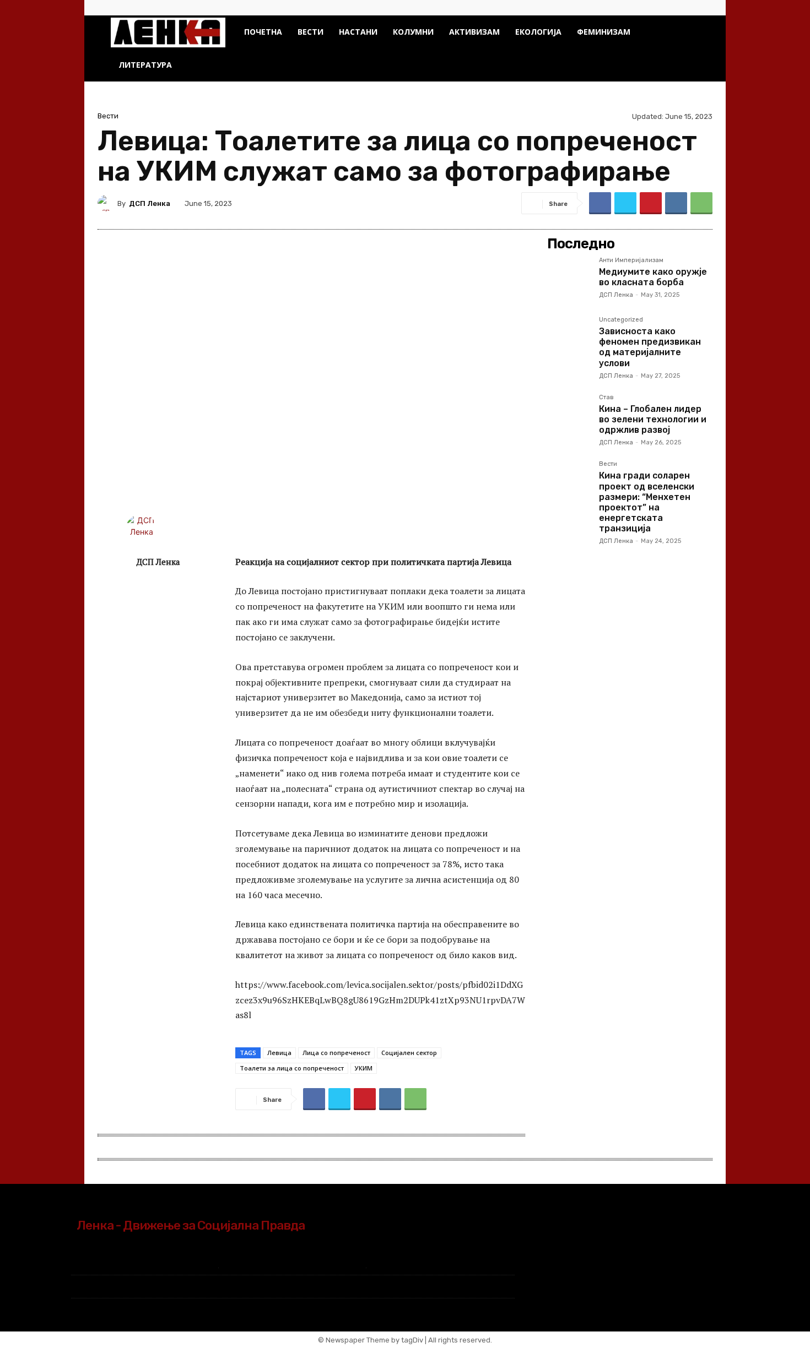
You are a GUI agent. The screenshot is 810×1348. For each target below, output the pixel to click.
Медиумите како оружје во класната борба (653, 277)
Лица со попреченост (336, 1052)
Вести (310, 31)
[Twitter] (691, 7)
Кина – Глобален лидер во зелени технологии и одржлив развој (652, 419)
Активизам (474, 31)
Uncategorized (621, 320)
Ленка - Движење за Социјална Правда (191, 1225)
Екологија (538, 31)
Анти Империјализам (631, 260)
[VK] (676, 203)
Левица (279, 1052)
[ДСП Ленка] (107, 203)
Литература (145, 64)
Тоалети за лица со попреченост (292, 1068)
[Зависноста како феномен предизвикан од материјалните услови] (568, 338)
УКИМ (363, 1068)
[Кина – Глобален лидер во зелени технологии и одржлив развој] (568, 415)
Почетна (263, 31)
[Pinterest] (651, 203)
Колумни (413, 31)
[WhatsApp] (701, 203)
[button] (686, 33)
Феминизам (603, 31)
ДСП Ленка (149, 203)
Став (606, 397)
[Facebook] (673, 7)
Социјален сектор (409, 1052)
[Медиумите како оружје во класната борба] (568, 278)
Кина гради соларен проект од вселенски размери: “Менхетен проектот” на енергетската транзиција (646, 502)
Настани (358, 31)
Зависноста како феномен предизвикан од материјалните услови (650, 347)
